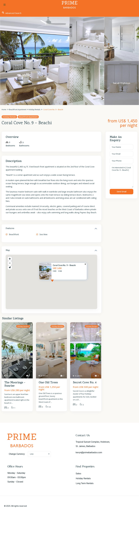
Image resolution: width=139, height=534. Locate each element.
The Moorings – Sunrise (14, 384)
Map (8, 250)
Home (4, 109)
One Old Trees (48, 382)
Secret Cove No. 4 (85, 382)
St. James (10, 375)
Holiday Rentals (34, 109)
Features (10, 228)
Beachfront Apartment (17, 109)
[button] (57, 283)
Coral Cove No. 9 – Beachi (64, 265)
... (12, 403)
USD (32, 454)
